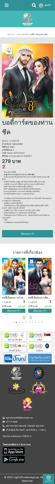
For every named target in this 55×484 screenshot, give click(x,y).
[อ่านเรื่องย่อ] (3, 166)
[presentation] (24, 317)
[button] (13, 322)
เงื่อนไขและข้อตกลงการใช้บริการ (17, 436)
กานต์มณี (6, 302)
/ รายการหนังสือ (22, 34)
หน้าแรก (10, 34)
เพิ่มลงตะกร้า (27, 233)
